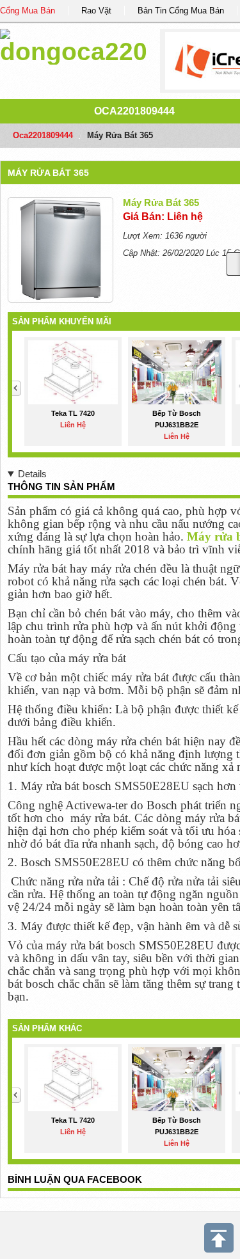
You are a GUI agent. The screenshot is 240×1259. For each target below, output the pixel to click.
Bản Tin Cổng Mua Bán (181, 10)
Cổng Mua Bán (27, 10)
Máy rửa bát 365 (48, 173)
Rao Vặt (96, 10)
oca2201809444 (134, 111)
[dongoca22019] (73, 44)
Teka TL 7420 (73, 413)
